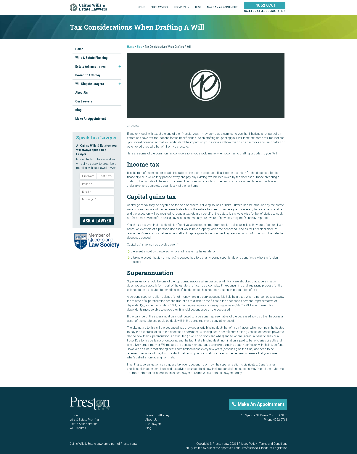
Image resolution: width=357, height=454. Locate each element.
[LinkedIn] (280, 428)
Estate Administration (90, 66)
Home (79, 49)
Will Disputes (78, 428)
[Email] (268, 428)
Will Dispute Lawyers (89, 84)
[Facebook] (274, 428)
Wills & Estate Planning (91, 58)
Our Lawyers (83, 101)
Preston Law (129, 443)
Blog (78, 110)
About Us (81, 92)
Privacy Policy (248, 443)
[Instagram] (286, 428)
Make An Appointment (90, 119)
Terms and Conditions (273, 443)
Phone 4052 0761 (275, 419)
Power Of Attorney (87, 75)
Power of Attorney (157, 415)
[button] (187, 7)
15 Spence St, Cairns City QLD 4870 (264, 415)
